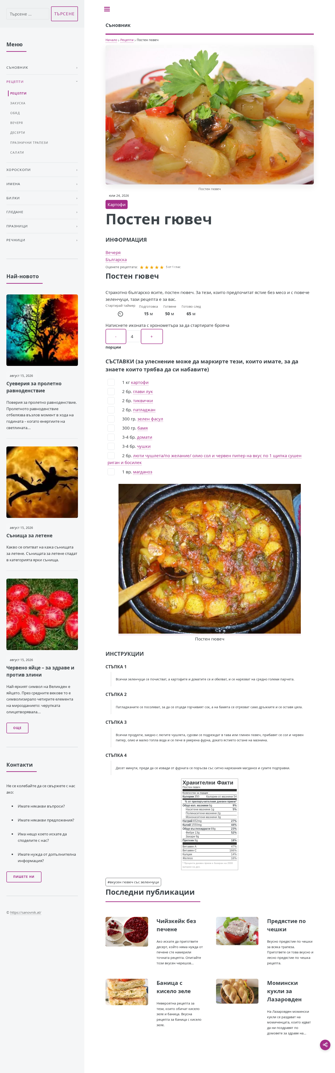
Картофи (117, 204)
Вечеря (113, 252)
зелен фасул (150, 419)
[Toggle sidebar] (107, 9)
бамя (142, 428)
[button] (141, 267)
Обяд (15, 113)
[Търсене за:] (27, 13)
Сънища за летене (29, 535)
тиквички (143, 400)
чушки (144, 446)
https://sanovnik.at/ (25, 912)
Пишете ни (23, 877)
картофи (140, 382)
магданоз (142, 472)
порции (113, 347)
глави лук (143, 391)
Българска (116, 259)
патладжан (144, 409)
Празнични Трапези (29, 143)
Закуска (18, 103)
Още (17, 728)
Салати (17, 152)
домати (144, 437)
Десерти (17, 133)
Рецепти (127, 40)
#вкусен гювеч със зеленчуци (133, 882)
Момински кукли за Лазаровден (284, 991)
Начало (111, 40)
